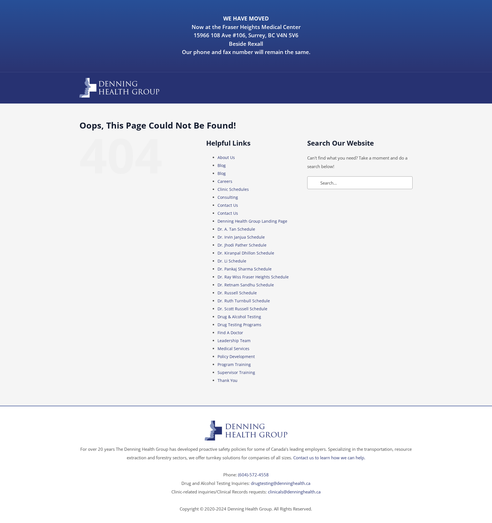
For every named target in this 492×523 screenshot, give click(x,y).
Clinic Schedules (233, 189)
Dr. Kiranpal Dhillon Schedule (246, 253)
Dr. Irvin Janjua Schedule (241, 237)
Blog (222, 165)
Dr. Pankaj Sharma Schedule (245, 269)
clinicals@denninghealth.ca (294, 492)
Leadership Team (234, 340)
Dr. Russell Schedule (237, 292)
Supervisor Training (236, 372)
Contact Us (228, 205)
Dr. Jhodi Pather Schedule (242, 245)
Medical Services (233, 348)
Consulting (228, 197)
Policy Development (236, 356)
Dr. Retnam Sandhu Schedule (246, 285)
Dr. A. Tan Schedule (236, 229)
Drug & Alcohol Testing (239, 316)
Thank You (227, 380)
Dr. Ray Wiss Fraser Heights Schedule (253, 277)
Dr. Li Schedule (232, 261)
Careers (225, 181)
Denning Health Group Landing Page (252, 221)
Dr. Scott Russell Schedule (242, 308)
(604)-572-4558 (253, 474)
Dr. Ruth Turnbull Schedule (244, 300)
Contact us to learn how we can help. (329, 457)
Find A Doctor (230, 332)
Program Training (234, 364)
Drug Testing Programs (239, 324)
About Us (226, 157)
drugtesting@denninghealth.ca (280, 483)
